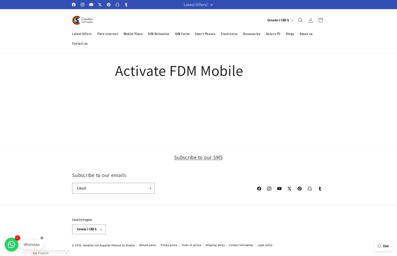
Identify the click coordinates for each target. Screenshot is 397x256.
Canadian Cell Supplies (97, 245)
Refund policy (147, 245)
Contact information (241, 245)
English (43, 253)
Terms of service (191, 245)
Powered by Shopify (123, 245)
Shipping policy (215, 245)
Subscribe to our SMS (198, 157)
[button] (300, 20)
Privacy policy (169, 245)
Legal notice (265, 245)
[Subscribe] (150, 188)
